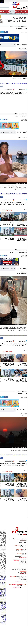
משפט (4, 551)
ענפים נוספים (3, 527)
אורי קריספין (16, 545)
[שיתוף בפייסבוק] (6, 24)
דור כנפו (4, 606)
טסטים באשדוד (3, 607)
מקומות (16, 13)
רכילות (12, 11)
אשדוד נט (24, 18)
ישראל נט (4, 563)
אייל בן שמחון (3, 565)
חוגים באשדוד (3, 583)
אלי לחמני (4, 608)
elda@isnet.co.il (22, 542)
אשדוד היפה (3, 537)
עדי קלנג (4, 601)
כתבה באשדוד (3, 591)
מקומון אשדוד (3, 573)
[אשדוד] (18, 9)
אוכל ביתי (4, 521)
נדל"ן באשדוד (3, 561)
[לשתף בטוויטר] (2, 24)
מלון (5, 605)
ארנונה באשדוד (3, 584)
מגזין (5, 528)
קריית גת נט (4, 597)
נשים (5, 558)
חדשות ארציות (3, 519)
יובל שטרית (23, 257)
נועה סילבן (23, 121)
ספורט (17, 11)
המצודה (4, 604)
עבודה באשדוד (3, 590)
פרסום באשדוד (3, 588)
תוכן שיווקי (4, 548)
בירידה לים (23, 398)
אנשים (20, 13)
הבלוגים (4, 542)
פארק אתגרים (3, 609)
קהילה (2, 11)
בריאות (5, 550)
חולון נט (4, 598)
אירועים (4, 535)
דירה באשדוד (3, 593)
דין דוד (5, 603)
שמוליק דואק (3, 602)
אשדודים (11, 13)
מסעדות (4, 520)
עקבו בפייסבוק (22, 74)
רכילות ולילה (18, 18)
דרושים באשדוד (3, 582)
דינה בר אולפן (3, 601)
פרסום (5, 599)
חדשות (22, 11)
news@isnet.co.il (22, 549)
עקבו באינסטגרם (9, 74)
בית (26, 11)
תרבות (7, 11)
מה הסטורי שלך (4, 13)
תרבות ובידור (3, 524)
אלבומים (4, 534)
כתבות (5, 529)
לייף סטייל (3, 549)
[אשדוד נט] (17, 520)
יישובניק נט (4, 571)
